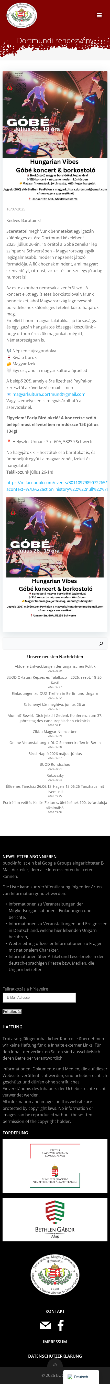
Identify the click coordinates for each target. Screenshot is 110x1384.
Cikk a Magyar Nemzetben (55, 731)
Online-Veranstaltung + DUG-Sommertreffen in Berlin (55, 742)
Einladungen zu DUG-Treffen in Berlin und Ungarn (55, 693)
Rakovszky (55, 775)
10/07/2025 (15, 209)
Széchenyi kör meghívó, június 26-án (55, 704)
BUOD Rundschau (55, 764)
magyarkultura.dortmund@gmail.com (49, 394)
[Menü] (99, 15)
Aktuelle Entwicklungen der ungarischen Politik (55, 666)
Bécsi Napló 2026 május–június (55, 753)
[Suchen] (101, 644)
